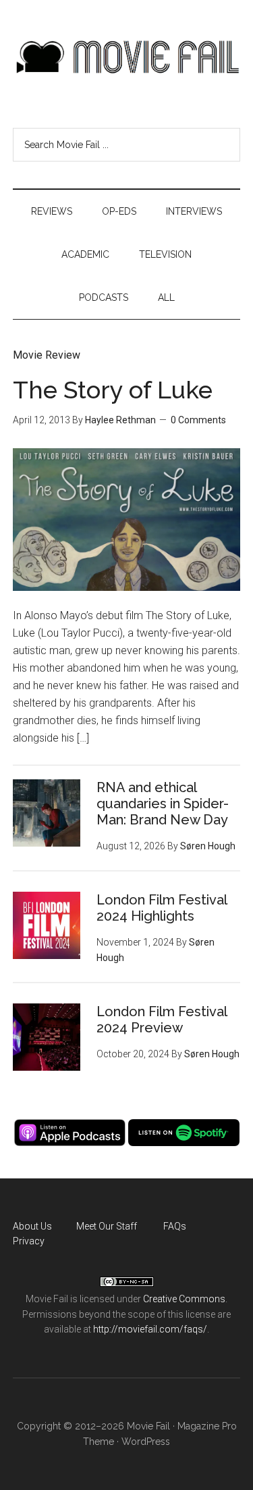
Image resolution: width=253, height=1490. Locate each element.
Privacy (29, 1241)
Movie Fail (127, 57)
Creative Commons (184, 1298)
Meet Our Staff (106, 1226)
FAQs (174, 1226)
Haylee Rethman (120, 420)
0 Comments (198, 420)
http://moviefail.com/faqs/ (150, 1329)
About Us (32, 1226)
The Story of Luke (113, 390)
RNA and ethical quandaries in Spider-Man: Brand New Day (162, 803)
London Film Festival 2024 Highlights (161, 908)
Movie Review (46, 355)
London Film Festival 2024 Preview (161, 1019)
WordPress (145, 1441)
